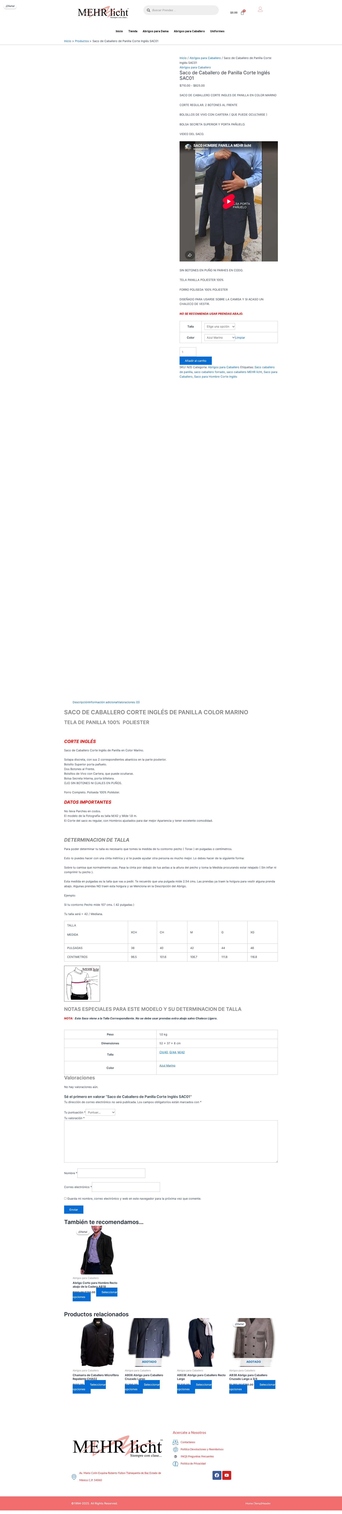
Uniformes (217, 31)
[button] (218, 31)
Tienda (132, 31)
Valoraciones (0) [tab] (129, 702)
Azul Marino (167, 1065)
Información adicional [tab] (103, 702)
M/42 (181, 1052)
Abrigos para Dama (156, 31)
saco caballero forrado (209, 372)
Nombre (70, 1173)
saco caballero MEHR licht (244, 372)
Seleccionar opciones (89, 1387)
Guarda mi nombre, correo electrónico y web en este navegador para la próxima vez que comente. (134, 1198)
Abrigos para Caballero (189, 31)
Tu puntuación (75, 1112)
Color (190, 337)
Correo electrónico (78, 1187)
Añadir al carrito (195, 360)
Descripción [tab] (81, 702)
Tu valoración (74, 1118)
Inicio (119, 31)
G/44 (172, 1052)
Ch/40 (163, 1052)
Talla (190, 326)
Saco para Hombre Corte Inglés (215, 376)
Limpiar (240, 337)
